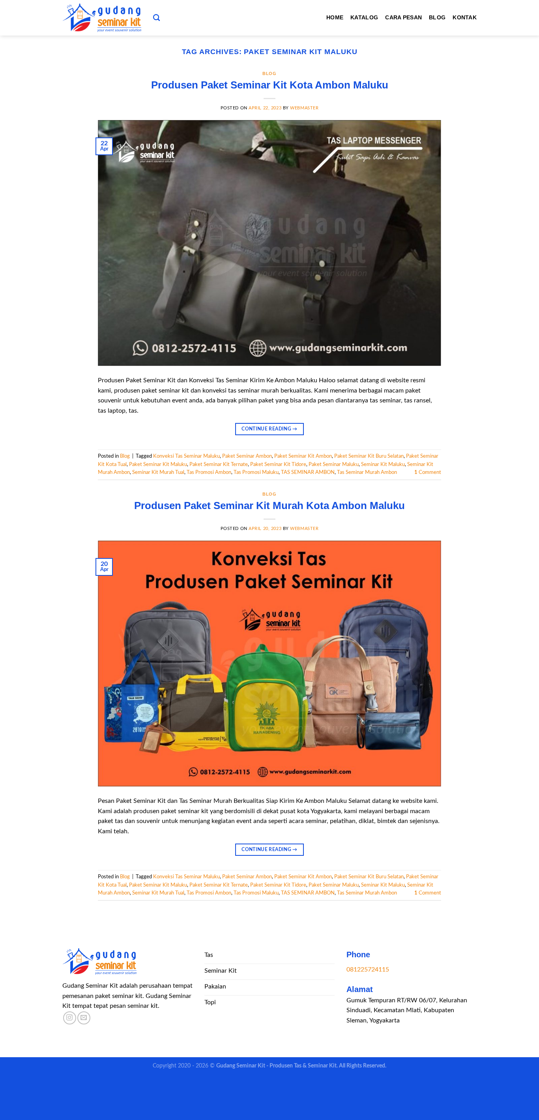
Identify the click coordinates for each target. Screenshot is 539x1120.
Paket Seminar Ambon (247, 456)
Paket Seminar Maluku (334, 464)
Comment (427, 472)
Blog (437, 17)
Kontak (465, 17)
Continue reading (269, 429)
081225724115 (367, 969)
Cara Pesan (403, 17)
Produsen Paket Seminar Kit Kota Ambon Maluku (269, 84)
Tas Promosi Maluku (256, 472)
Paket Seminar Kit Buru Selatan (369, 456)
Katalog (364, 17)
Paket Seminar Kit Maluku (158, 464)
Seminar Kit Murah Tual (158, 472)
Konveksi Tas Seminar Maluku (186, 456)
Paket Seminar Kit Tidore (278, 464)
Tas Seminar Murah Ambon (367, 472)
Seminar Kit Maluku (383, 464)
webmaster (304, 108)
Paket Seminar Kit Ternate (218, 464)
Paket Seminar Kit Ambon (303, 456)
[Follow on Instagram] (69, 1017)
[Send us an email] (83, 1017)
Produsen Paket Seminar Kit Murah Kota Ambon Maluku (269, 505)
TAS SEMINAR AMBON (308, 472)
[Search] (156, 18)
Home (334, 17)
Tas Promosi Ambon (209, 472)
